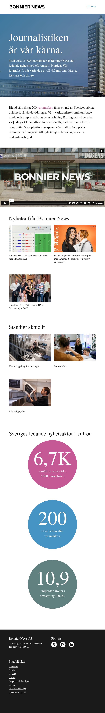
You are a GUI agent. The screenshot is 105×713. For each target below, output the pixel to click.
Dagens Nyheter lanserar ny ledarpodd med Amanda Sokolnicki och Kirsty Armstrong (73, 259)
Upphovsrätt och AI (17, 692)
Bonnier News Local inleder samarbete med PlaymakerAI (28, 257)
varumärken (45, 107)
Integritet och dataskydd (19, 681)
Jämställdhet (60, 366)
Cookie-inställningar (17, 688)
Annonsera (13, 666)
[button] (91, 7)
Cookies (12, 684)
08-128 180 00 (22, 646)
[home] (27, 6)
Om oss (12, 677)
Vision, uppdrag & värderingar (24, 366)
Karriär (12, 670)
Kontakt (12, 673)
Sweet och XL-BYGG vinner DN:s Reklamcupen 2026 (26, 306)
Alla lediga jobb (17, 411)
